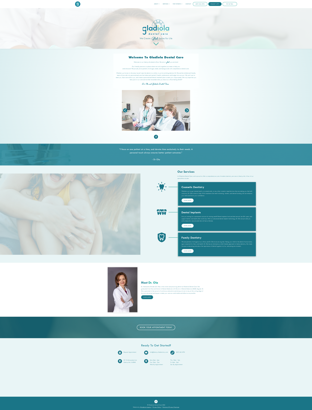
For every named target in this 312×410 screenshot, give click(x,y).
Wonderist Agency (145, 407)
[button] (156, 4)
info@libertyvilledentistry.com (159, 352)
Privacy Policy (157, 407)
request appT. (215, 4)
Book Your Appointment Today (156, 327)
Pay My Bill (229, 4)
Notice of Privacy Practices (171, 407)
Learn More (187, 200)
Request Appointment (130, 352)
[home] (78, 4)
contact (188, 4)
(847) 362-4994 (200, 4)
